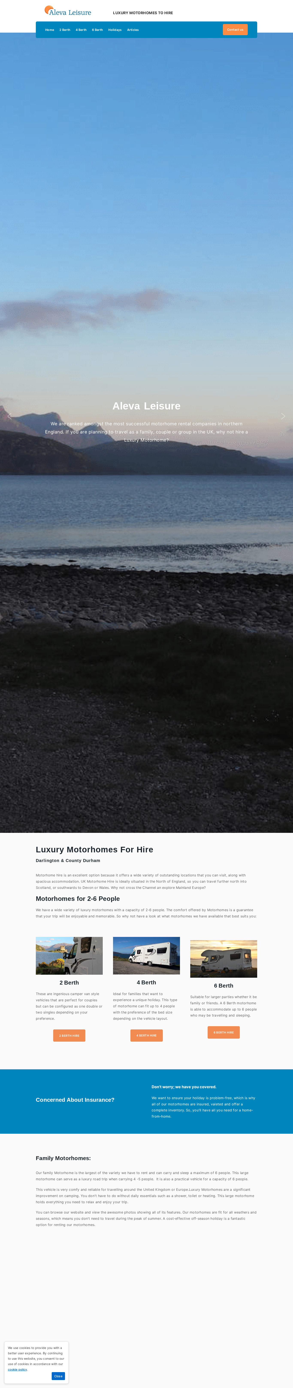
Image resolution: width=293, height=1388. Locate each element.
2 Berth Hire (69, 1035)
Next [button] (283, 416)
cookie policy (17, 1369)
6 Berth (97, 30)
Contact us (235, 29)
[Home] (69, 13)
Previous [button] (9, 416)
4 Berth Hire (146, 1035)
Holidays (115, 30)
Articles (133, 30)
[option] (146, 416)
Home (49, 30)
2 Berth (64, 30)
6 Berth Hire (224, 1032)
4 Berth (81, 30)
